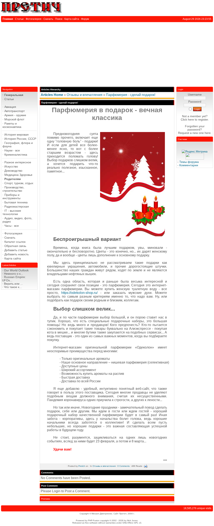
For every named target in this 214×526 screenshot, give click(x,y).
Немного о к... (13, 273)
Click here (187, 119)
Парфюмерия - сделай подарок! (130, 95)
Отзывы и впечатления (84, 95)
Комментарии (188, 165)
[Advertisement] (107, 53)
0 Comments (123, 466)
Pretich (81, 466)
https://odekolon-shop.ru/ (79, 292)
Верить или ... (13, 283)
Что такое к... (13, 287)
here (208, 133)
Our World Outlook (16, 270)
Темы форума (189, 162)
